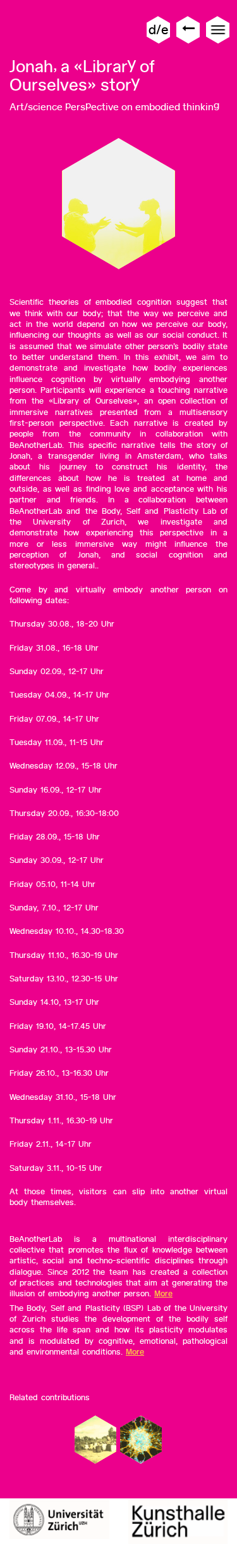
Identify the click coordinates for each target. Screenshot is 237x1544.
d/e (158, 29)
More (163, 1293)
